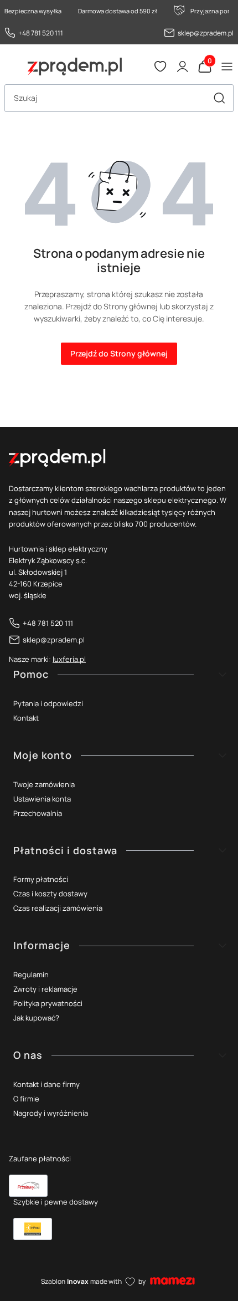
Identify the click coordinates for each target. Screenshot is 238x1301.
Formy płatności (40, 879)
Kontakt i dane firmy (46, 1084)
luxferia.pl (69, 659)
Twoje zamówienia (44, 784)
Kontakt (26, 718)
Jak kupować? (36, 1018)
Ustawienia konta (42, 799)
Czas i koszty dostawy (50, 894)
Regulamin (31, 974)
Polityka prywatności (47, 1003)
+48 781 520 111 (40, 33)
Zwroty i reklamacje (45, 989)
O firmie (26, 1099)
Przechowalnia (37, 813)
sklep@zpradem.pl (206, 33)
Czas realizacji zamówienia (57, 908)
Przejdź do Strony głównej (119, 353)
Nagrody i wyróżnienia (50, 1113)
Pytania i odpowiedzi (48, 703)
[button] (219, 98)
